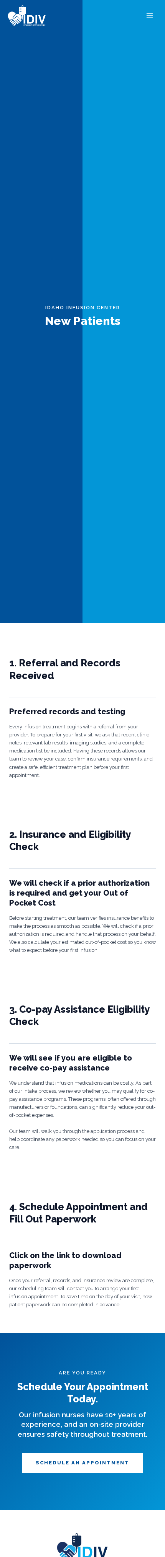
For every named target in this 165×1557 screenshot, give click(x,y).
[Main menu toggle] (149, 15)
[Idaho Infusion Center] (27, 15)
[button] (82, 1463)
